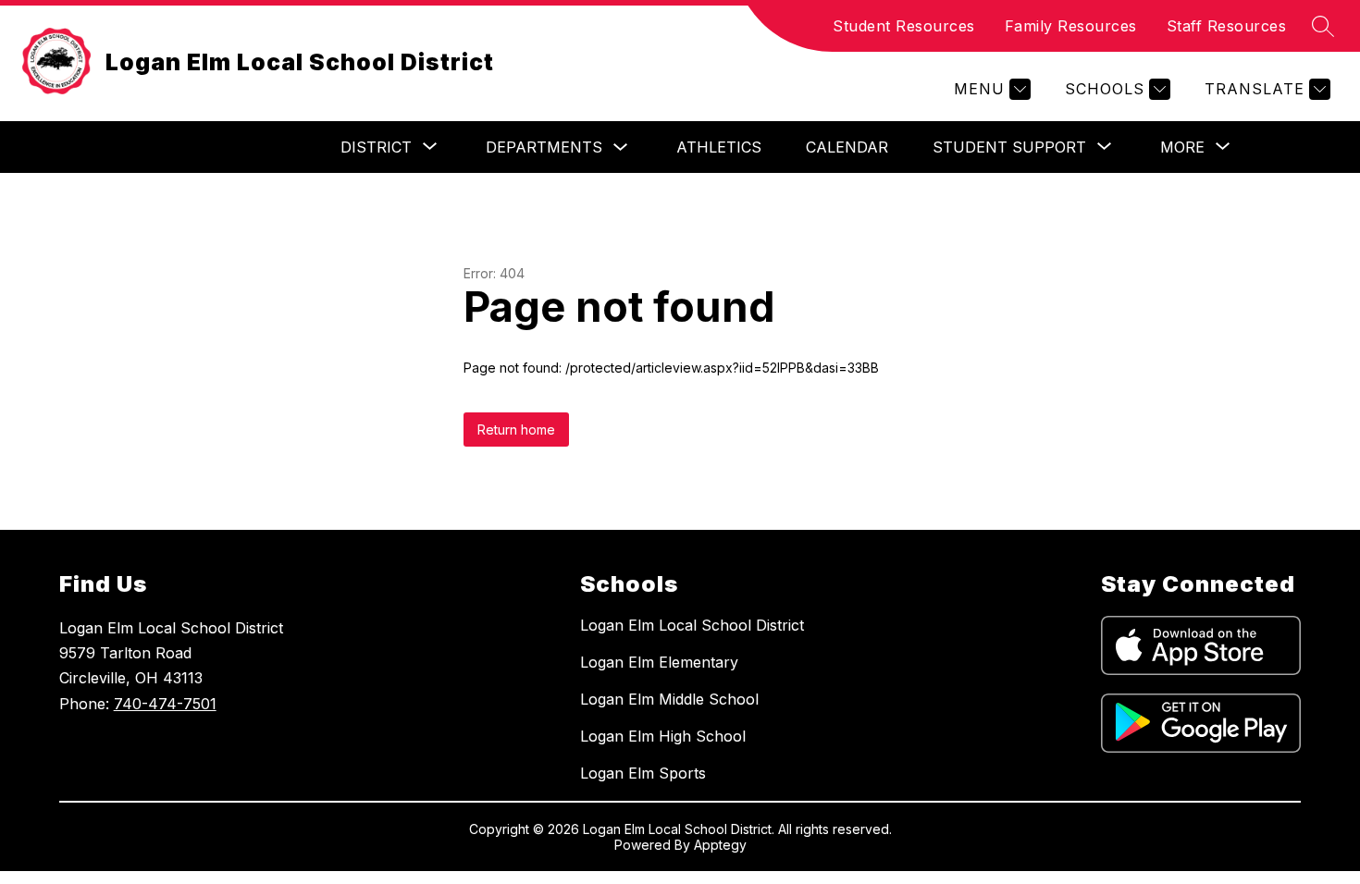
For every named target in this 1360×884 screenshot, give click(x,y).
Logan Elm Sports (643, 773)
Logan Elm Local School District (692, 625)
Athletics (718, 147)
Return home (516, 429)
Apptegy (720, 845)
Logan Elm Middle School (669, 699)
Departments (544, 147)
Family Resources (1071, 26)
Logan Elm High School (663, 736)
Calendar (847, 147)
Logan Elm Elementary (659, 662)
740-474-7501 (165, 703)
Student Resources (904, 26)
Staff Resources (1227, 26)
